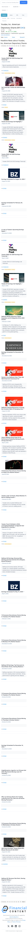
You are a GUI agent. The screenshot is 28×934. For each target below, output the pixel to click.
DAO (22, 27)
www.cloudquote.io (14, 917)
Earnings (13, 73)
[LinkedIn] (15, 926)
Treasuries (4, 20)
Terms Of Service (16, 922)
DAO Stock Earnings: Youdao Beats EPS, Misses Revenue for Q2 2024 (12, 849)
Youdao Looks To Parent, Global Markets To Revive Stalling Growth (13, 496)
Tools (23, 15)
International (19, 18)
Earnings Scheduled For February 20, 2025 (12, 203)
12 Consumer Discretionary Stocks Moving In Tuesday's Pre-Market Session (13, 615)
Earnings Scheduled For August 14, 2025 (13, 179)
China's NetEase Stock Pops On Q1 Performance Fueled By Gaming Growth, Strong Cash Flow (12, 439)
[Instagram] (19, 926)
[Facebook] (12, 926)
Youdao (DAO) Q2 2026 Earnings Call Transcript (11, 59)
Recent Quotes (5, 6)
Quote (5, 37)
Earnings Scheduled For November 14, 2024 (12, 746)
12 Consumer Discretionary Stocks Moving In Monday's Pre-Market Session (13, 640)
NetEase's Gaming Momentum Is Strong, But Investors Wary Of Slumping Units (12, 408)
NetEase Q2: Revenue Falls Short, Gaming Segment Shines (13, 879)
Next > (23, 45)
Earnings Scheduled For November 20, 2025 (12, 352)
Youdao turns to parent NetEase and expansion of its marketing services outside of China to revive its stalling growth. (13, 504)
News (8, 18)
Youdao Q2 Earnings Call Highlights (12, 121)
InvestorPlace (5, 864)
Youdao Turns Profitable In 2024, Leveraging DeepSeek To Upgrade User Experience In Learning (12, 525)
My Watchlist (15, 6)
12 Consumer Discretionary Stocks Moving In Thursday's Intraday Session (13, 719)
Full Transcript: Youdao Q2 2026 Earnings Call (13, 88)
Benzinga (4, 104)
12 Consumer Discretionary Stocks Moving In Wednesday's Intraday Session (13, 824)
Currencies (13, 18)
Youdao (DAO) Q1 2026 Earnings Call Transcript (11, 255)
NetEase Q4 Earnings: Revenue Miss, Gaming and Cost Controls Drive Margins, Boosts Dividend (13, 559)
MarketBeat (5, 137)
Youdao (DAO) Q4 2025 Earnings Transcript (10, 155)
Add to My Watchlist (5, 35)
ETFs (17, 15)
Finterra (4, 335)
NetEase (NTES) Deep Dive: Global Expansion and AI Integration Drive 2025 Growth (12, 318)
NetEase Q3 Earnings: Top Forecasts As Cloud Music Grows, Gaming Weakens (12, 665)
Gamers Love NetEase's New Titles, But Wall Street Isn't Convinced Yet (12, 378)
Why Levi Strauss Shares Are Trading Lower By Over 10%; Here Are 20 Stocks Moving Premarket (12, 798)
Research (22, 37)
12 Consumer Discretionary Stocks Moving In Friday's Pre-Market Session (13, 471)
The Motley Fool (5, 70)
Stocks (11, 15)
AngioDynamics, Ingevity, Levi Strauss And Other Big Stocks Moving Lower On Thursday (13, 772)
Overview (4, 18)
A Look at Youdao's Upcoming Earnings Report (12, 230)
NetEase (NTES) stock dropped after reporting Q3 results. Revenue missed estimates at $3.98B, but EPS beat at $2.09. (14, 386)
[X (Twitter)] (8, 926)
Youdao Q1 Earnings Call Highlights (12, 284)
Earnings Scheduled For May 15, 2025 (12, 591)
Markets (4, 15)
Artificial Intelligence (8, 73)
